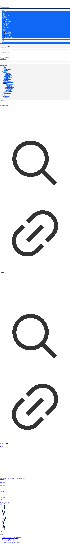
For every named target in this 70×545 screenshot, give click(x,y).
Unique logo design (4, 443)
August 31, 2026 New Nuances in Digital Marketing (10, 531)
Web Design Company (3, 504)
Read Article (1, 446)
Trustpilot (1, 486)
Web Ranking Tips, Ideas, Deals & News (8, 478)
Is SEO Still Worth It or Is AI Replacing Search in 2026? (9, 539)
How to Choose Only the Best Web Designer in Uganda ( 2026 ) (10, 538)
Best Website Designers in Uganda (4, 502)
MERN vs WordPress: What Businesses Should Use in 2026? (9, 540)
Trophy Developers (2, 491)
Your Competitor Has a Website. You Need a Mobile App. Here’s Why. (11, 542)
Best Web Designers (2, 485)
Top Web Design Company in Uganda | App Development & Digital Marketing (12, 537)
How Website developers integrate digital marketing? (11, 269)
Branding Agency (2, 482)
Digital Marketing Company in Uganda (5, 503)
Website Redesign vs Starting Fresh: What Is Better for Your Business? (11, 536)
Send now (3, 501)
